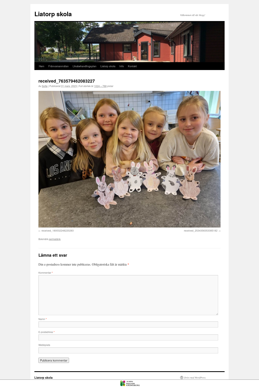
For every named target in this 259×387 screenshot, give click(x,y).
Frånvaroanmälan (58, 66)
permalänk (55, 239)
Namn (42, 319)
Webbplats (44, 345)
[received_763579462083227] (129, 159)
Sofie (45, 86)
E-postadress (46, 332)
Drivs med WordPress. (195, 377)
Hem (41, 66)
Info (121, 66)
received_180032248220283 (57, 230)
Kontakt (132, 66)
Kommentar (45, 272)
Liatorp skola (53, 13)
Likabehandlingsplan (84, 66)
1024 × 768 (100, 86)
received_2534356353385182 (201, 230)
